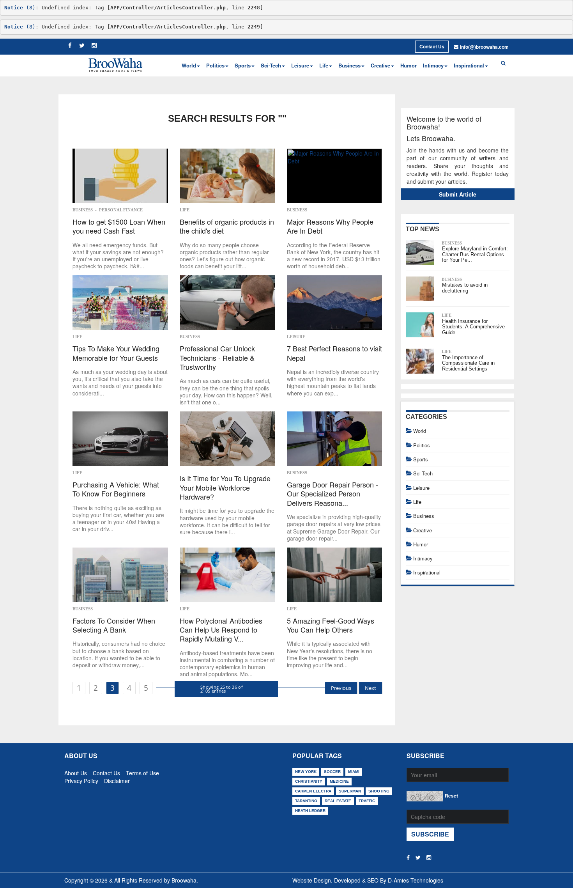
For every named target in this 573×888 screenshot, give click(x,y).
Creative (422, 530)
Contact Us (431, 46)
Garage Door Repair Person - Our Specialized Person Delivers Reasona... (332, 493)
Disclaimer (117, 779)
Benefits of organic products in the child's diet (227, 226)
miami (353, 771)
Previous (341, 687)
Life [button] (323, 65)
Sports (420, 459)
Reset (451, 795)
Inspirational (426, 572)
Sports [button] (243, 65)
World (419, 430)
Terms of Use (142, 771)
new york (306, 771)
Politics (421, 445)
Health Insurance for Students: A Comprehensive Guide (473, 326)
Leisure (296, 336)
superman (350, 791)
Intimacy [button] (433, 65)
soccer (332, 771)
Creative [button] (380, 65)
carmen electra (313, 791)
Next (370, 687)
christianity (308, 781)
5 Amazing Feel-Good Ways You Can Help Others (330, 625)
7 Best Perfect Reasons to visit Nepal (334, 353)
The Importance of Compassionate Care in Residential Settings (468, 363)
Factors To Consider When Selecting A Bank (114, 625)
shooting (378, 791)
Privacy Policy (81, 779)
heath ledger (310, 810)
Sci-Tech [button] (271, 65)
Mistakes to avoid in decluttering (465, 287)
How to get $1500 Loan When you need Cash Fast (119, 226)
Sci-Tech (423, 473)
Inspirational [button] (469, 65)
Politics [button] (215, 65)
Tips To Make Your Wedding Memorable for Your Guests (116, 353)
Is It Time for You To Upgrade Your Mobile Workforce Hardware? (225, 487)
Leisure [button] (300, 65)
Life (184, 209)
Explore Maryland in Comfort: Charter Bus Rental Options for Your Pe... (475, 254)
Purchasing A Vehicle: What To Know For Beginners (116, 489)
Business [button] (349, 65)
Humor (408, 65)
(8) (19, 8)
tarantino (306, 801)
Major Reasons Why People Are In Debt (330, 226)
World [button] (189, 65)
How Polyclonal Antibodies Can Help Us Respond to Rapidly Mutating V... (221, 629)
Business (83, 209)
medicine (339, 781)
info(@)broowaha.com (484, 46)
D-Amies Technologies (415, 880)
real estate (338, 801)
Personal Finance (121, 209)
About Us (75, 771)
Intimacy (423, 558)
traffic (367, 801)
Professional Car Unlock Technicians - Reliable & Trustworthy (217, 357)
